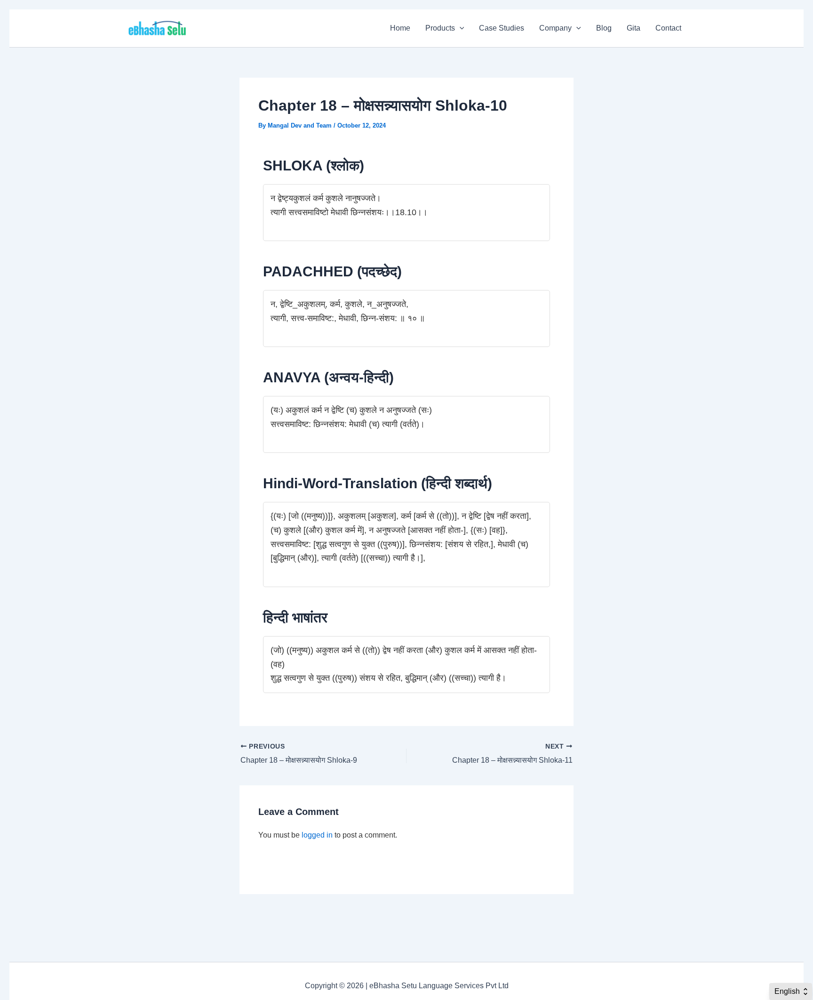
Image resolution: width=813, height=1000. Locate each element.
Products (440, 28)
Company (555, 28)
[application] (459, 28)
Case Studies (501, 28)
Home (400, 28)
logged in (317, 835)
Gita (633, 28)
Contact (668, 28)
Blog (604, 28)
